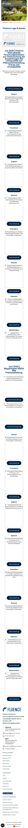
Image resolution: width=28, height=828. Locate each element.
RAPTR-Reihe (6, 760)
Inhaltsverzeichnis (7, 789)
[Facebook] (4, 793)
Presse (10, 22)
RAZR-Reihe (6, 763)
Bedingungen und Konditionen (11, 812)
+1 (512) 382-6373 (9, 736)
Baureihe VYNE (7, 766)
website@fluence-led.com (12, 733)
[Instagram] (10, 793)
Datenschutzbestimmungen (10, 805)
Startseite (5, 22)
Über (4, 775)
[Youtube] (8, 793)
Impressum (6, 786)
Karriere (5, 778)
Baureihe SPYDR (7, 755)
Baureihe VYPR (7, 758)
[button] (24, 3)
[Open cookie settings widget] (3, 825)
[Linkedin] (12, 793)
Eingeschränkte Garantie (9, 814)
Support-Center (7, 799)
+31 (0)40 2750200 (10, 748)
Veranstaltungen (7, 781)
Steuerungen (6, 768)
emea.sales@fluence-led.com (13, 746)
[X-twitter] (6, 793)
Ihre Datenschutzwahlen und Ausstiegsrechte (10, 808)
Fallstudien (6, 783)
